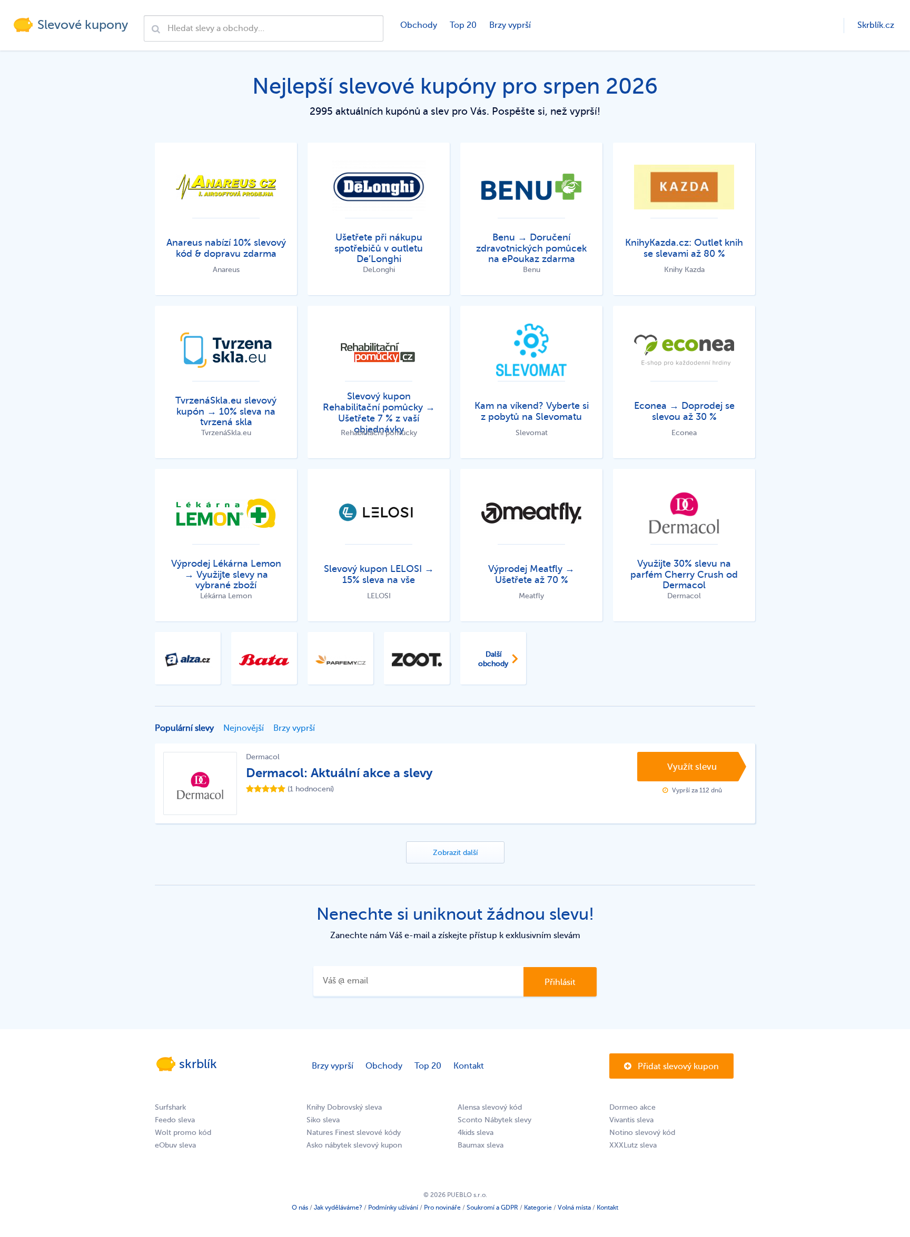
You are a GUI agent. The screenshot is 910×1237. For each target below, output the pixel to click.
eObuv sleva (175, 1145)
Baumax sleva (480, 1145)
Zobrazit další (455, 853)
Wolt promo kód (183, 1133)
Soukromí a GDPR (492, 1207)
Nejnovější (243, 728)
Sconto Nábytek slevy (494, 1120)
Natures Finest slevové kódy (353, 1133)
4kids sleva (475, 1133)
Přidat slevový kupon (677, 1066)
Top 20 (463, 25)
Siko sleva (323, 1120)
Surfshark (170, 1107)
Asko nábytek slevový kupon (354, 1145)
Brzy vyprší (510, 25)
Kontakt (468, 1066)
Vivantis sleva (631, 1120)
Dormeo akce (632, 1107)
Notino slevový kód (642, 1133)
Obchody (418, 25)
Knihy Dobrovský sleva (344, 1107)
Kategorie (538, 1207)
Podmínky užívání (393, 1207)
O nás (300, 1207)
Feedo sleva (175, 1120)
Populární (184, 728)
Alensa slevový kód (490, 1107)
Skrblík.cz (875, 25)
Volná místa (574, 1207)
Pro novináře (442, 1207)
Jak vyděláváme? (338, 1207)
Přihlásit (560, 982)
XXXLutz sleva (633, 1145)
